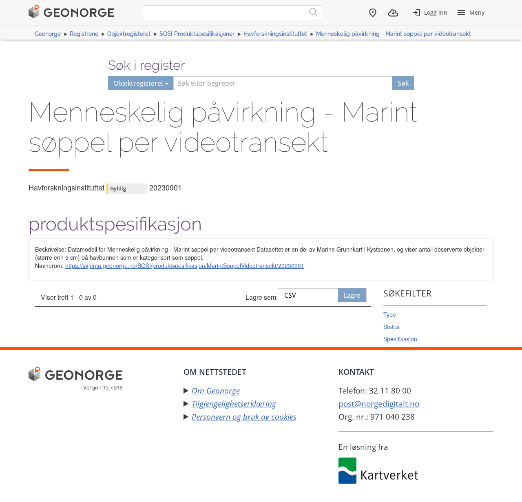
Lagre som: (262, 297)
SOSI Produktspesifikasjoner (196, 34)
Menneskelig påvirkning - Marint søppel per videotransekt (393, 34)
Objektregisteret (128, 34)
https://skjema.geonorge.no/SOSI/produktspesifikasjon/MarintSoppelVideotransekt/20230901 (184, 265)
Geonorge (48, 34)
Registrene (84, 34)
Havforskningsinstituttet (275, 34)
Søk (403, 83)
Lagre (352, 295)
